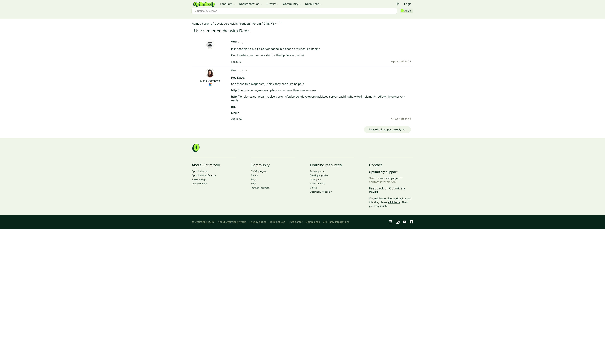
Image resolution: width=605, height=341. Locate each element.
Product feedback (260, 187)
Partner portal (317, 171)
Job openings (199, 179)
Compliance (313, 221)
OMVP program (259, 171)
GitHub (313, 187)
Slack (253, 183)
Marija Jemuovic (210, 80)
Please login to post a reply (387, 129)
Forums (207, 23)
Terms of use (277, 221)
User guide (315, 179)
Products (227, 4)
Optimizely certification (204, 175)
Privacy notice (257, 221)
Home (195, 23)
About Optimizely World (232, 221)
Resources (313, 4)
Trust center (295, 221)
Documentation (251, 4)
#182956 (236, 119)
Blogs (254, 179)
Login (408, 4)
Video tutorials (317, 183)
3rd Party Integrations (336, 221)
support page (389, 178)
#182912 (236, 61)
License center (199, 183)
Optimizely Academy (321, 191)
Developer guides (319, 175)
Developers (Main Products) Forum (237, 23)
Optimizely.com (200, 171)
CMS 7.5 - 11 (271, 23)
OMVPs (272, 4)
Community (292, 4)
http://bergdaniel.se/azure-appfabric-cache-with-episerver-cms (273, 90)
